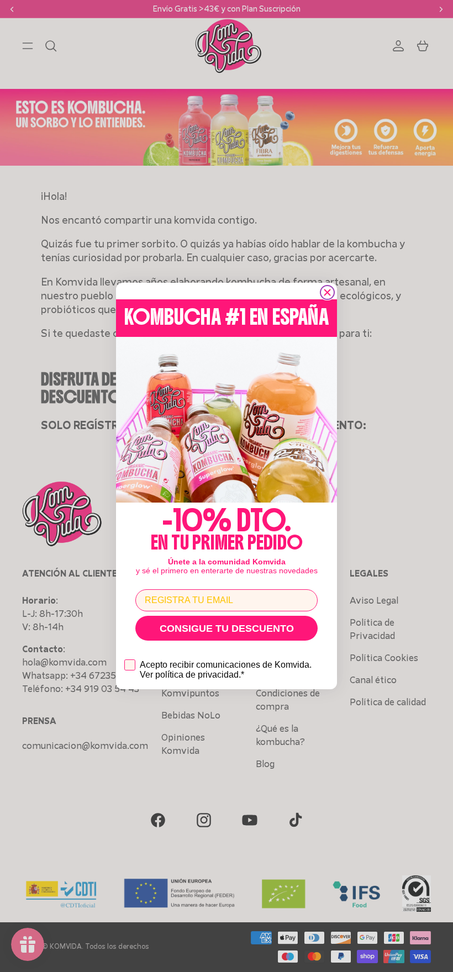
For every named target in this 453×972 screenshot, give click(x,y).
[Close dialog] (327, 292)
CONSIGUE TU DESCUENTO (227, 628)
